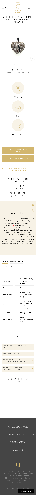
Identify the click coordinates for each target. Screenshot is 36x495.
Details (5, 261)
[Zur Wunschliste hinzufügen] (12, 389)
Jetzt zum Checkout (18, 158)
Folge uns (17, 450)
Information (17, 442)
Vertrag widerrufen (26, 491)
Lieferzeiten (7, 266)
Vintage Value (16, 261)
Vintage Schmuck (17, 426)
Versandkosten (21, 72)
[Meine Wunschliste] (7, 8)
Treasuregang (17, 434)
